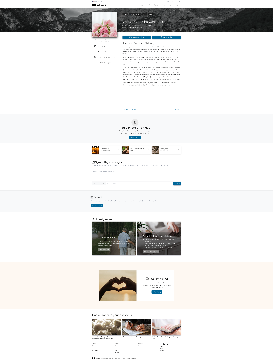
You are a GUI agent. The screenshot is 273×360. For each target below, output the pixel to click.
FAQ (168, 1)
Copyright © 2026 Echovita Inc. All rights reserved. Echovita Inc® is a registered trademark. (116, 358)
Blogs (116, 350)
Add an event (96, 205)
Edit (180, 14)
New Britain (128, 27)
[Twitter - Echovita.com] (164, 344)
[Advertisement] (151, 98)
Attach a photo (98, 184)
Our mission (117, 348)
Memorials (117, 346)
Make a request (104, 250)
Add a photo (134, 137)
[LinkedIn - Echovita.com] (167, 344)
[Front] (99, 5)
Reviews (162, 350)
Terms (161, 346)
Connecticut (136, 27)
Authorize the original (150, 251)
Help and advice (165, 5)
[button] (97, 2)
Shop (176, 5)
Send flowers (95, 350)
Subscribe (156, 292)
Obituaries (142, 5)
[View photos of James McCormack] (104, 24)
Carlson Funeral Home (104, 41)
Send (176, 184)
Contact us (172, 1)
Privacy (162, 348)
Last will (117, 352)
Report (177, 109)
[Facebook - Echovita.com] (160, 344)
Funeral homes (153, 5)
